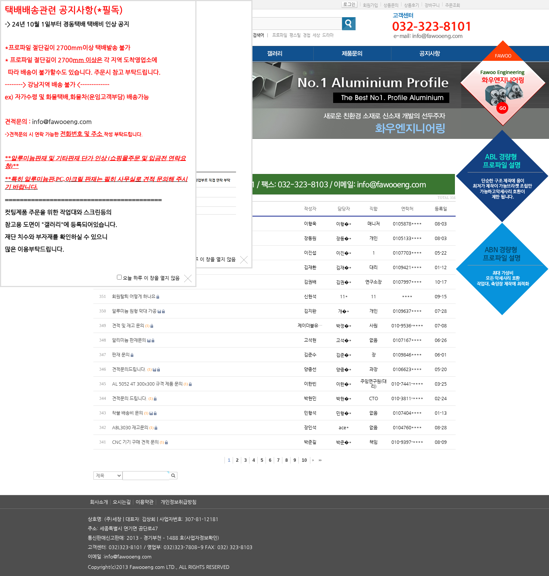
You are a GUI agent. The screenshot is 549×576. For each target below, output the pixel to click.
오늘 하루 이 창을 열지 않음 (207, 259)
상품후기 (411, 5)
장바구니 (432, 5)
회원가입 (370, 5)
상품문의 (391, 5)
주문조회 (452, 5)
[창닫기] (244, 260)
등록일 (441, 208)
